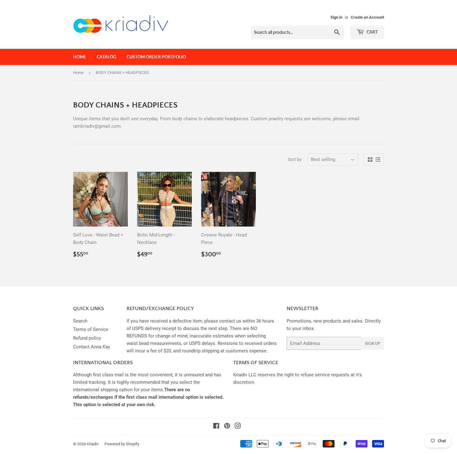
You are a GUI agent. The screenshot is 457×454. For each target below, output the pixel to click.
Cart (372, 31)
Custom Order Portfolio (156, 56)
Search (80, 321)
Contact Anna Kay (91, 347)
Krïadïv (93, 444)
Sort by (295, 159)
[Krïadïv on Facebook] (216, 426)
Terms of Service (90, 329)
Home (79, 56)
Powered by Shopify (121, 444)
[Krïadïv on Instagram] (238, 426)
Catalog (106, 56)
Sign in (336, 17)
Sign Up (372, 343)
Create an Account (367, 17)
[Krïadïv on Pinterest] (227, 426)
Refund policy (87, 338)
